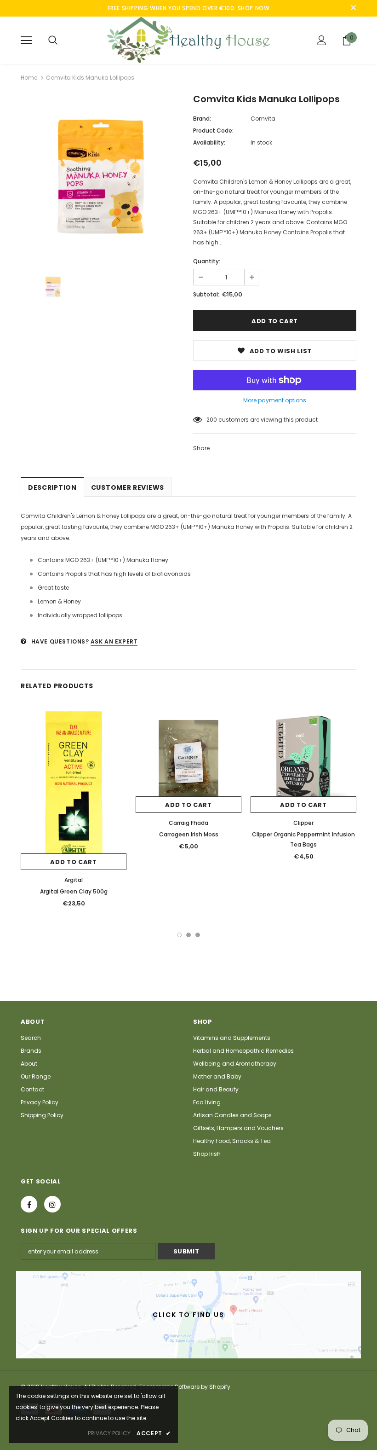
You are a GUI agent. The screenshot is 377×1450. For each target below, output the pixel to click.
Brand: (202, 118)
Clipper (303, 823)
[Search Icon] (52, 40)
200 (211, 419)
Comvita (263, 118)
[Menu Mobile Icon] (26, 40)
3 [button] (197, 935)
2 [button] (188, 935)
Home (29, 77)
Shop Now (254, 8)
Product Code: (213, 130)
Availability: (209, 142)
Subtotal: (206, 294)
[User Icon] (321, 40)
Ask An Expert (114, 641)
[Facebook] (29, 1204)
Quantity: (206, 261)
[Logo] (188, 40)
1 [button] (179, 935)
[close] (353, 8)
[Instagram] (52, 1204)
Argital (73, 880)
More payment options (274, 400)
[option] (102, 177)
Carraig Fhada (188, 823)
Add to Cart (73, 862)
